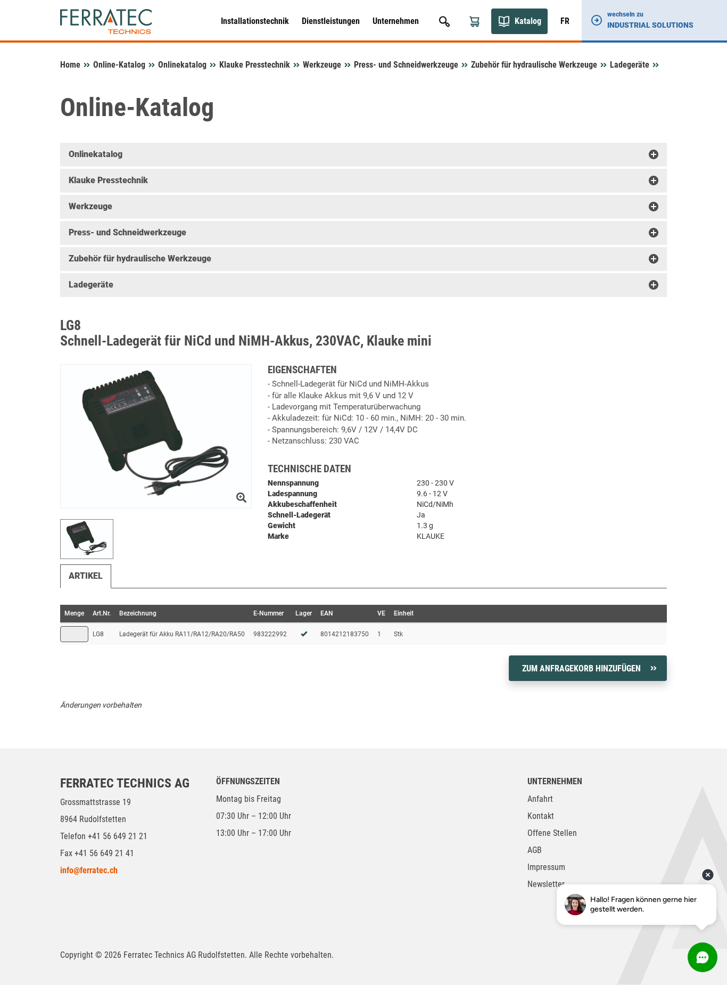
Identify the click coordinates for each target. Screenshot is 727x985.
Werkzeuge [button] (90, 206)
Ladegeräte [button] (91, 285)
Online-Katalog (119, 65)
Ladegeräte (629, 65)
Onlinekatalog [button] (95, 154)
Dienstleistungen (331, 21)
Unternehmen (396, 21)
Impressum (546, 867)
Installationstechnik (255, 21)
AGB (534, 850)
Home (70, 65)
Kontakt (540, 816)
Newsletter (546, 884)
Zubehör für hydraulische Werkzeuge (534, 65)
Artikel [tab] (86, 576)
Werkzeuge (322, 65)
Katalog (528, 21)
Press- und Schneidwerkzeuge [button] (127, 232)
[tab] (363, 154)
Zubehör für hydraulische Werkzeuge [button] (140, 258)
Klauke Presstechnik (254, 65)
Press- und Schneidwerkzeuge (406, 65)
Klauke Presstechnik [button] (108, 180)
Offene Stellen (552, 833)
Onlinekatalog (182, 65)
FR (564, 21)
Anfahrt (540, 799)
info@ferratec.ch (89, 870)
